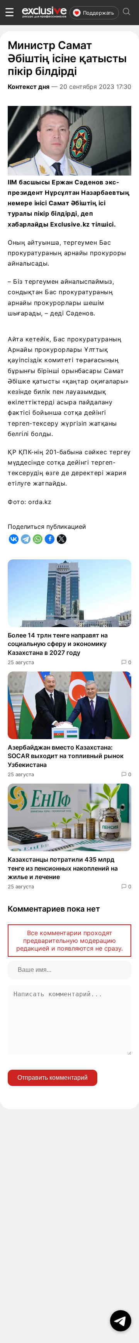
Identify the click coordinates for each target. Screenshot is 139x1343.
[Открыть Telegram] (120, 1320)
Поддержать (98, 13)
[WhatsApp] (37, 539)
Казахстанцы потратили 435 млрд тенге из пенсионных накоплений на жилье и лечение (63, 868)
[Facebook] (49, 539)
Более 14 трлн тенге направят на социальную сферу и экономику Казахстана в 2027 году (58, 643)
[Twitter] (61, 539)
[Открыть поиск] (126, 12)
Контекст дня (28, 86)
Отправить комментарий (52, 1077)
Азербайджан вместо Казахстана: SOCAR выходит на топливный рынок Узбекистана (66, 756)
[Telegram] (26, 539)
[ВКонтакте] (14, 539)
